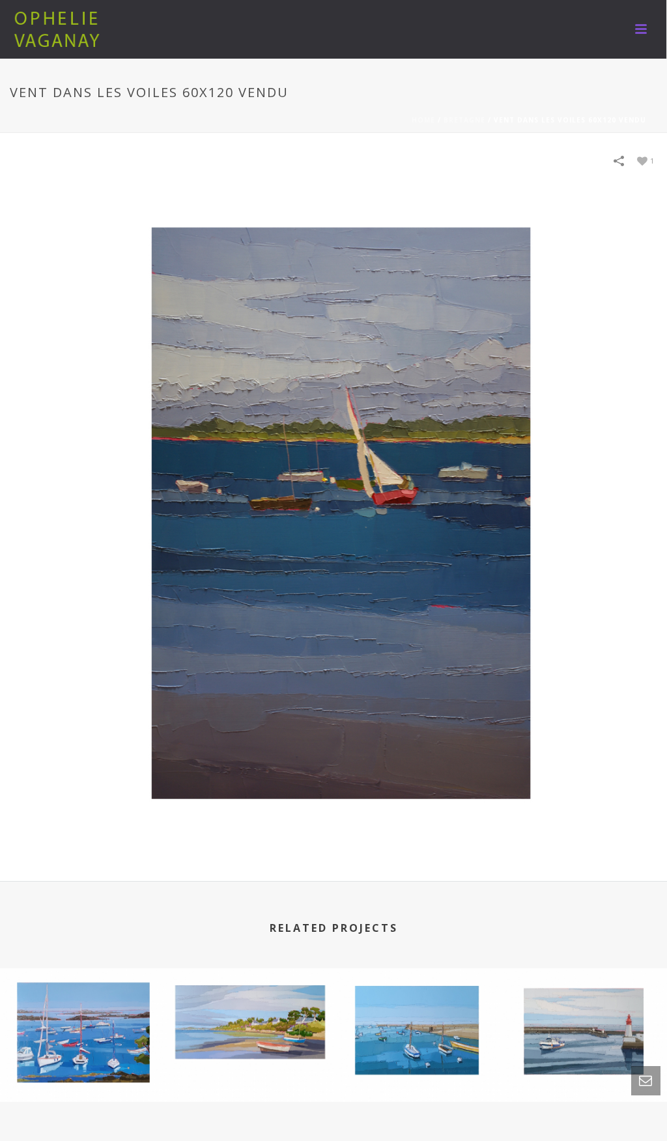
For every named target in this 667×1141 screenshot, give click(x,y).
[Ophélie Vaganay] (58, 29)
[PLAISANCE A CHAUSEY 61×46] (83, 1023)
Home (423, 119)
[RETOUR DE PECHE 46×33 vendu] (583, 1023)
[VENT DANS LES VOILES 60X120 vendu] (333, 514)
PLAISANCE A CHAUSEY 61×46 (83, 1053)
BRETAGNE (464, 119)
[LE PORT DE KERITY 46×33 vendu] (417, 1023)
